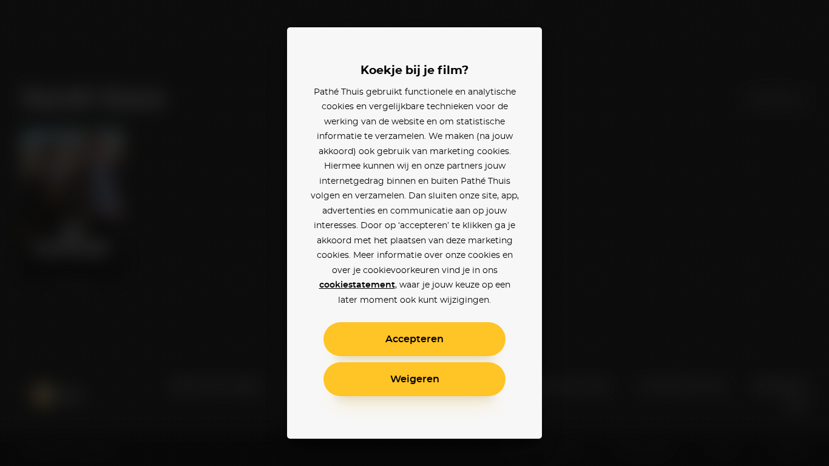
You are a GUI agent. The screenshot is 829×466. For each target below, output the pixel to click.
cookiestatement (357, 285)
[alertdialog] (414, 233)
